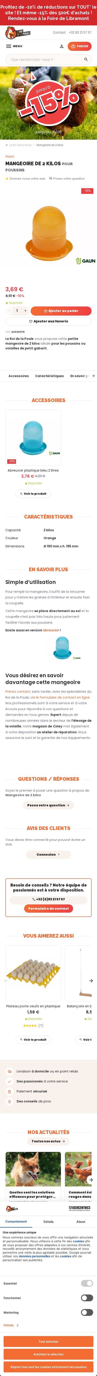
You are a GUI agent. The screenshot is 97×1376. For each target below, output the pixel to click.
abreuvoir (51, 630)
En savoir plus (81, 376)
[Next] (91, 980)
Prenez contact (17, 691)
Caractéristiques (49, 376)
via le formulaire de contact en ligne (60, 697)
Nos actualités (48, 1132)
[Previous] (5, 980)
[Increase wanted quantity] (25, 311)
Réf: (8, 332)
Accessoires (19, 376)
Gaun (9, 156)
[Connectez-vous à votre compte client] (61, 46)
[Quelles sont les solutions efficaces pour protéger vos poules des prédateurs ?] (33, 1169)
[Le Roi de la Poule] (18, 32)
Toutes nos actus (46, 1141)
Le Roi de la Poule (20, 145)
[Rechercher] (86, 59)
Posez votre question (69, 178)
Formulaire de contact (48, 908)
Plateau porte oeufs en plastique (33, 1006)
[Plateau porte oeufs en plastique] (33, 973)
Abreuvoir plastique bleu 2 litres (33, 470)
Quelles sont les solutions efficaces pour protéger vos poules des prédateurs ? (32, 1194)
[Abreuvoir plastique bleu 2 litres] (33, 438)
